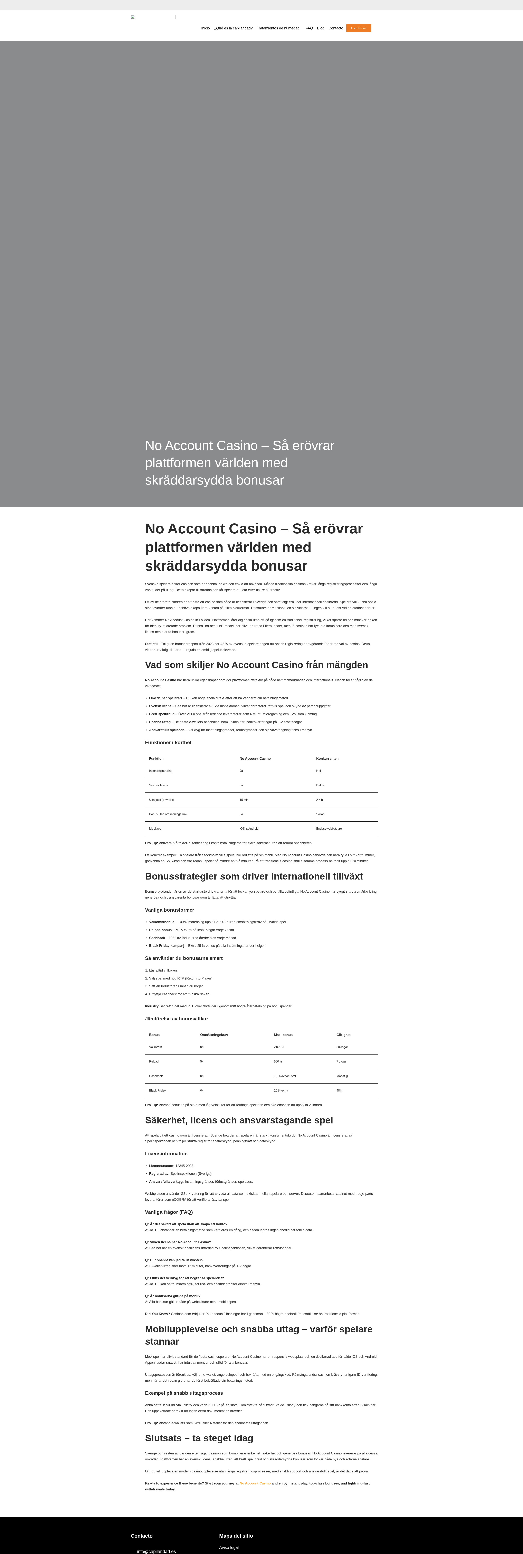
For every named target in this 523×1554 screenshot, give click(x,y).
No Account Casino (255, 1483)
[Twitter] (141, 5)
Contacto (336, 28)
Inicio (205, 28)
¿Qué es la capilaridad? (233, 28)
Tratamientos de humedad (278, 28)
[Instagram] (155, 5)
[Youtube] (148, 5)
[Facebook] (134, 5)
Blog (320, 28)
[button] (279, 28)
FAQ (309, 28)
